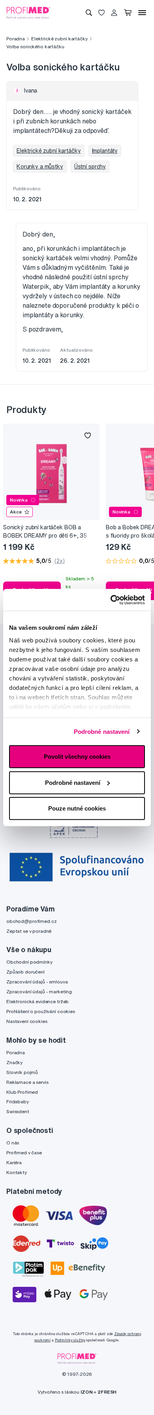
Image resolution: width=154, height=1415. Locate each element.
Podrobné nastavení (102, 731)
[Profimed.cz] (28, 12)
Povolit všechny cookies (77, 756)
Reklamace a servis (27, 1082)
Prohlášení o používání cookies (40, 1011)
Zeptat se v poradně (28, 931)
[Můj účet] (114, 12)
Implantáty (105, 150)
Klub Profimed (22, 1092)
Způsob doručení (25, 971)
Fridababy (17, 1101)
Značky (14, 1062)
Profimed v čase (24, 1152)
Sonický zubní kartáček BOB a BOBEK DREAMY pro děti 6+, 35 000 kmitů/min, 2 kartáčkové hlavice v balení (49, 532)
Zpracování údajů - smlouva (37, 981)
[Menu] (142, 12)
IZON (86, 1391)
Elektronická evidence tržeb (37, 1001)
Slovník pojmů (22, 1072)
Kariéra (14, 1162)
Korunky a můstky (40, 166)
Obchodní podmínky (29, 961)
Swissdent (17, 1111)
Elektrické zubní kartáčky (59, 38)
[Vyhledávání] (89, 12)
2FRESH (107, 1391)
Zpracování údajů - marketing (39, 991)
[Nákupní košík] (127, 12)
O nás (12, 1142)
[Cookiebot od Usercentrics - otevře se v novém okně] (111, 600)
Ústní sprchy (90, 166)
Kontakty (16, 1172)
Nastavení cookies (26, 1021)
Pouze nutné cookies (77, 808)
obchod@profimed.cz (31, 921)
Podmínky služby (70, 1340)
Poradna (15, 38)
